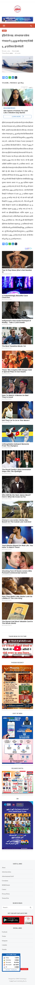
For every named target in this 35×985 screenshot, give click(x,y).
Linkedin (4, 945)
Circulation (5, 880)
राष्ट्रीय (4, 31)
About (3, 867)
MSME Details (6, 885)
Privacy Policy (6, 893)
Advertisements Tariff (8, 876)
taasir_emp (7, 51)
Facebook (4, 931)
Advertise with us (6, 871)
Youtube (4, 949)
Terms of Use (5, 898)
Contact (4, 889)
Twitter (4, 936)
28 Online (8, 969)
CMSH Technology (20, 978)
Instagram (4, 940)
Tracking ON (14, 969)
